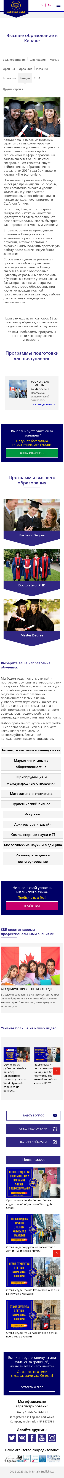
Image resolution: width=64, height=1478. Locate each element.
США (37, 78)
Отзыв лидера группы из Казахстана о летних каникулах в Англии (30, 1248)
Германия (9, 78)
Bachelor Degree (31, 535)
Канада (25, 78)
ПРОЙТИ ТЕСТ (32, 905)
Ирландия (25, 69)
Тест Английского (33, 1141)
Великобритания (14, 59)
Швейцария (38, 59)
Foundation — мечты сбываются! (40, 385)
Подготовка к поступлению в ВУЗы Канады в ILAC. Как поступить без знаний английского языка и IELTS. (47, 1074)
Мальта (54, 59)
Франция (9, 69)
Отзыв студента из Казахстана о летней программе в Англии (32, 1334)
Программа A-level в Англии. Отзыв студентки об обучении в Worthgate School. (29, 1203)
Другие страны (13, 89)
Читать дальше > (44, 404)
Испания (42, 69)
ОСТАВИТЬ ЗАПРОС (32, 1387)
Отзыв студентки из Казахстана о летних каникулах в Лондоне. (33, 1291)
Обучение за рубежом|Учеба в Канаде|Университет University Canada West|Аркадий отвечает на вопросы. (15, 1077)
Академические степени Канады (26, 989)
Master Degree (32, 635)
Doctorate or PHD (32, 585)
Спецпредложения (33, 1128)
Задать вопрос (33, 1115)
